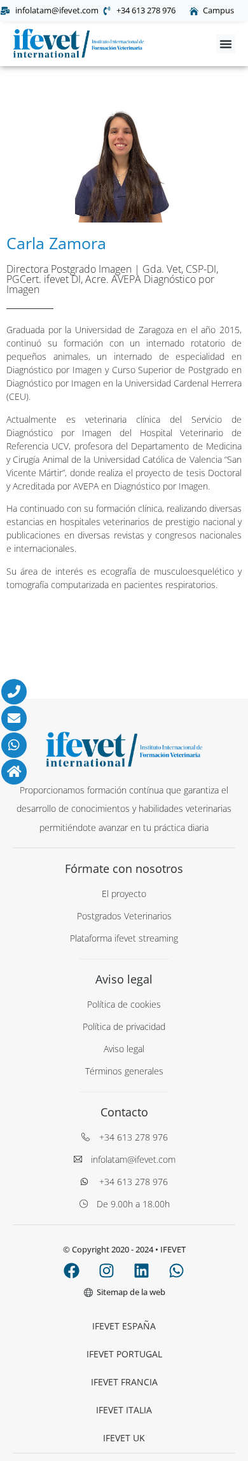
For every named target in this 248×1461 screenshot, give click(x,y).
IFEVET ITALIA (124, 1410)
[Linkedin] (142, 1270)
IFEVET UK (124, 1438)
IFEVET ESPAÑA (124, 1326)
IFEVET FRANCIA (124, 1382)
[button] (225, 43)
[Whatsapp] (177, 1270)
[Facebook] (72, 1270)
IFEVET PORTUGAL (124, 1354)
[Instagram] (107, 1270)
